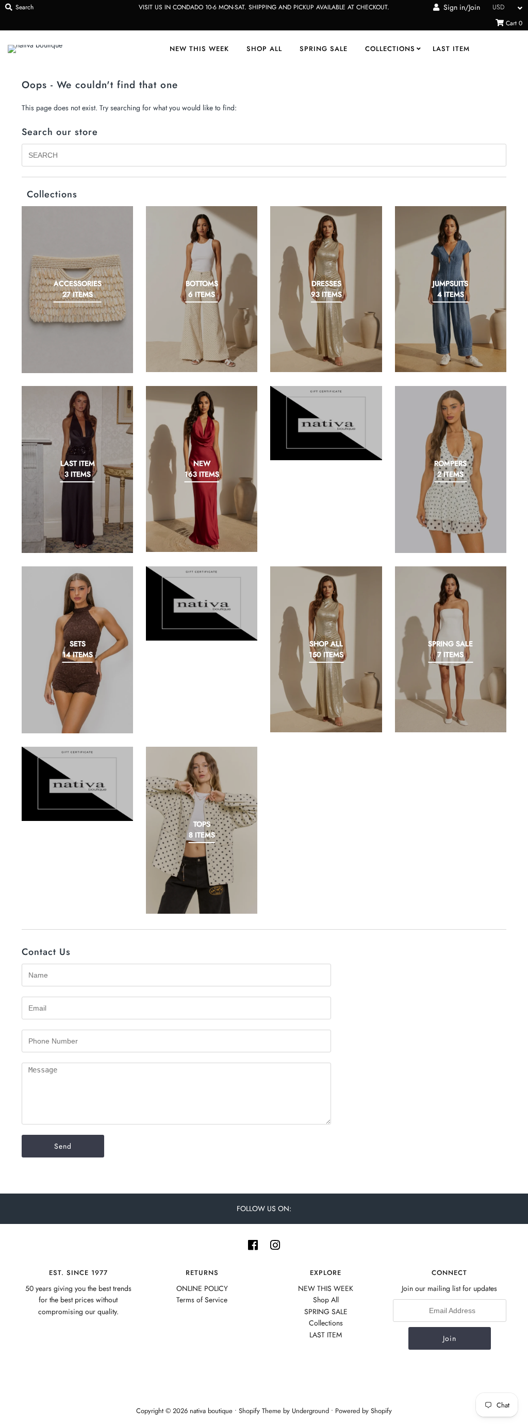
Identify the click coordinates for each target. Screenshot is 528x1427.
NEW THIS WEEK (199, 49)
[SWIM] (77, 784)
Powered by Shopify (363, 1411)
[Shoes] (201, 603)
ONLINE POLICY (202, 1288)
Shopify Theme (260, 1411)
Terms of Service (201, 1300)
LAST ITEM (451, 49)
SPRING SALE (324, 49)
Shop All (264, 49)
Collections (390, 49)
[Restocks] (326, 423)
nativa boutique (212, 1411)
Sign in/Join (459, 7)
